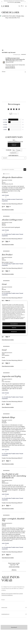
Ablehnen (14, 327)
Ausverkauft (14, 627)
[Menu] (26, 6)
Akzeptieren (14, 331)
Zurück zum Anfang (14, 566)
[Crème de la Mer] (5, 6)
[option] (12, 30)
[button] (1, 1)
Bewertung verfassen (14, 144)
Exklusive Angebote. (10, 67)
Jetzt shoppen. (17, 2)
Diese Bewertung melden (8, 209)
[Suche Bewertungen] (25, 169)
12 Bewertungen (16, 54)
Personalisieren (14, 324)
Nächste (14, 570)
